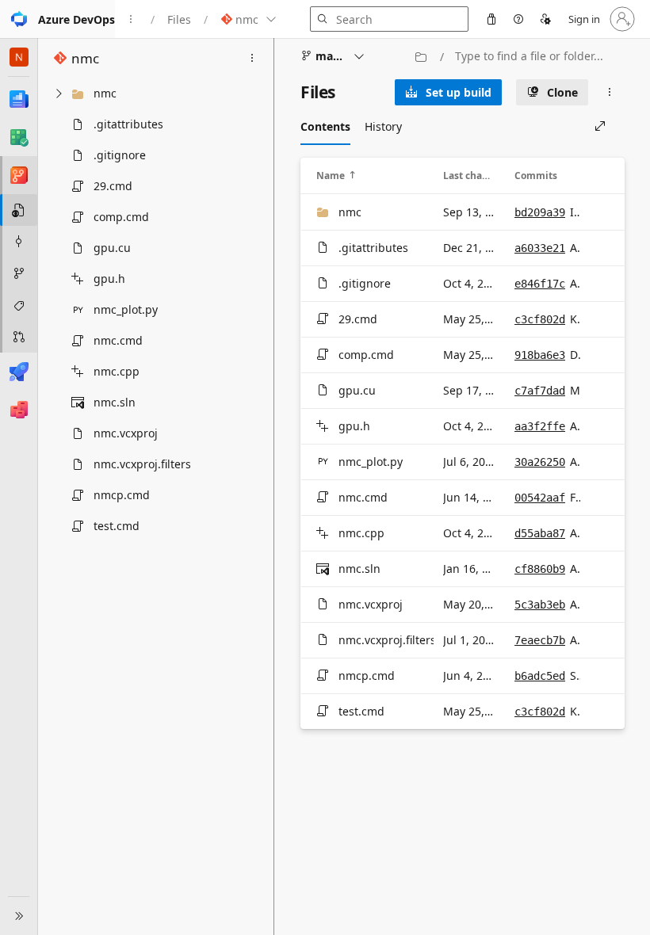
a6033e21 (539, 248)
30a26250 (539, 462)
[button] (57, 19)
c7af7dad (539, 390)
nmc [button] (85, 58)
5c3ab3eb (539, 604)
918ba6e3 (539, 355)
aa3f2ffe (539, 426)
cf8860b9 (539, 569)
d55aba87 (539, 533)
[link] (448, 92)
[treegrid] (155, 309)
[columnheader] (370, 176)
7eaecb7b (539, 640)
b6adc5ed (539, 676)
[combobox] (536, 55)
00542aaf (539, 497)
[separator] (273, 486)
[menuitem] (491, 19)
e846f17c (539, 283)
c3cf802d (539, 319)
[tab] (325, 126)
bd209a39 (539, 212)
